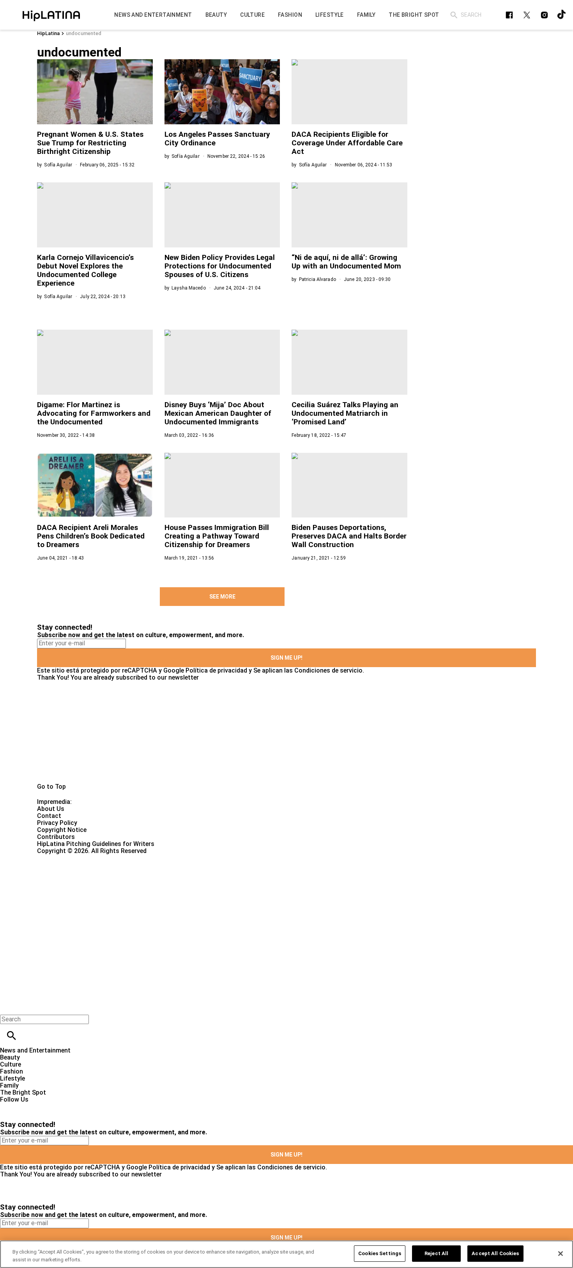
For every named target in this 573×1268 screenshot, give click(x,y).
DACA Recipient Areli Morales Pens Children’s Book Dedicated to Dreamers (91, 536)
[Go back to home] (235, 883)
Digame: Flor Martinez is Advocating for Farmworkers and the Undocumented (93, 413)
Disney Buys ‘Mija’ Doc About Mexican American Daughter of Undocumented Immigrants (217, 413)
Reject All (436, 1253)
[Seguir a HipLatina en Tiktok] (562, 15)
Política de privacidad (216, 670)
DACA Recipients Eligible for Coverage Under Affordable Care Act (347, 143)
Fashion (11, 1071)
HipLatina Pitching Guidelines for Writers (95, 844)
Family (9, 1085)
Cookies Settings (379, 1253)
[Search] (454, 15)
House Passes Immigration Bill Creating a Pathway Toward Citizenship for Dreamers (216, 536)
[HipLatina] (51, 14)
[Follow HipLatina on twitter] (527, 15)
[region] (286, 1254)
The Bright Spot (23, 1092)
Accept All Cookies (495, 1253)
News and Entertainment (35, 1050)
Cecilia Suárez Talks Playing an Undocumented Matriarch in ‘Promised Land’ (345, 413)
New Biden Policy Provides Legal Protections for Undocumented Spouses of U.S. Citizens (219, 266)
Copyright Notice (62, 830)
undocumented (83, 33)
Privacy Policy (57, 822)
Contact (49, 815)
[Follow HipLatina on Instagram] (544, 15)
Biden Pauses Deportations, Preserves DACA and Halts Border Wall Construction (349, 536)
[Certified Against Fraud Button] (65, 858)
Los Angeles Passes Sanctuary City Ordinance (217, 138)
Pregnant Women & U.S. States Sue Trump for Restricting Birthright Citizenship (90, 143)
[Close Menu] (9, 1006)
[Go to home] (286, 732)
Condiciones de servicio (328, 670)
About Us (50, 808)
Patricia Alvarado (317, 279)
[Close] (560, 1253)
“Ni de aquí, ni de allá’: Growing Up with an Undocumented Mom (346, 261)
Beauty (10, 1057)
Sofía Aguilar (58, 165)
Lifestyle (12, 1078)
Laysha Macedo (189, 288)
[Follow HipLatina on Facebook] (509, 15)
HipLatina (48, 33)
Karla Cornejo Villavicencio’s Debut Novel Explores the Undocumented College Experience (85, 270)
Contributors (56, 837)
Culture (10, 1064)
